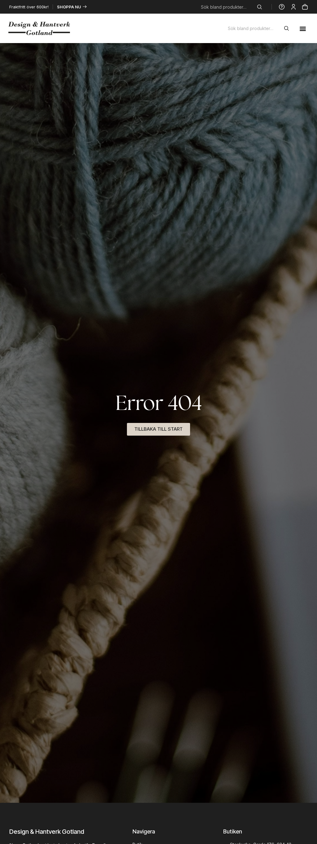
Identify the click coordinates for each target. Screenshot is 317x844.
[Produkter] (305, 7)
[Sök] (260, 7)
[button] (302, 28)
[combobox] (228, 7)
